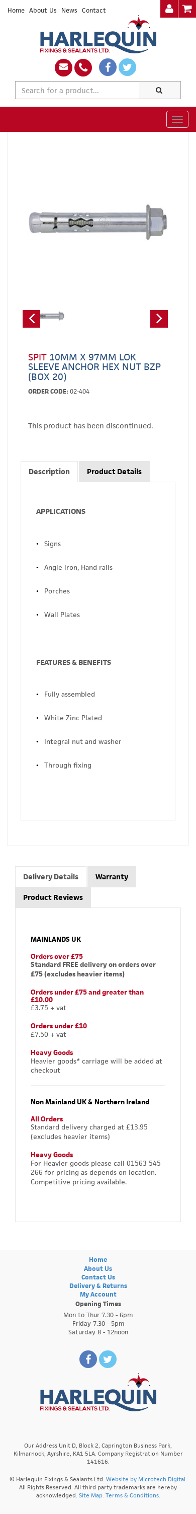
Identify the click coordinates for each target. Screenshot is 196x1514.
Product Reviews (53, 897)
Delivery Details (50, 876)
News (69, 10)
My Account (98, 1294)
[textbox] (77, 90)
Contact (94, 10)
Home (16, 10)
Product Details (114, 471)
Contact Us (98, 1277)
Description (49, 471)
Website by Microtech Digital (145, 1479)
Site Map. (91, 1495)
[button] (31, 319)
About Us (43, 10)
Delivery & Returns (98, 1285)
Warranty (111, 876)
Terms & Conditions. (133, 1495)
